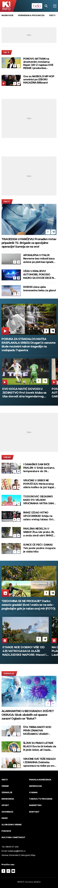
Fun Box (6, 831)
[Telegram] (18, 65)
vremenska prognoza (31, 15)
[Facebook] (14, 65)
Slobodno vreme (11, 824)
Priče (5, 818)
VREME (7, 457)
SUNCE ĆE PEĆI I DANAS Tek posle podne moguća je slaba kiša (39, 548)
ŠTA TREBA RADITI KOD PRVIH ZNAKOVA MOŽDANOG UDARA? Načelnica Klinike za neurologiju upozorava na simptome (38, 731)
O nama (33, 792)
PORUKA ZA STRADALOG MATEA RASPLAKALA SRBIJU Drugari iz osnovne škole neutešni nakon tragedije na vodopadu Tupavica (29, 344)
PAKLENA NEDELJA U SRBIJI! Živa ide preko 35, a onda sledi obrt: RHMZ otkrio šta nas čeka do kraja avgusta (38, 532)
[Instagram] (8, 871)
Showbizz (7, 812)
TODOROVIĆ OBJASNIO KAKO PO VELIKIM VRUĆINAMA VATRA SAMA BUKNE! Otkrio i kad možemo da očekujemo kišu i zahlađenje (39, 500)
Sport (5, 805)
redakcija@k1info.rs (16, 851)
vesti (52, 15)
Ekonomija (8, 799)
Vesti (7, 201)
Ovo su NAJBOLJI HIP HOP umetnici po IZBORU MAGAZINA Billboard (38, 79)
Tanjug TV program (40, 799)
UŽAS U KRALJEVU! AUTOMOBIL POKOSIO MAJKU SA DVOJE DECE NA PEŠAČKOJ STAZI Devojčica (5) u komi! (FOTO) (39, 275)
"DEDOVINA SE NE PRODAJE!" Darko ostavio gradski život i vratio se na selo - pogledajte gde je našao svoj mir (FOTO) (28, 604)
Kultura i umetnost (13, 837)
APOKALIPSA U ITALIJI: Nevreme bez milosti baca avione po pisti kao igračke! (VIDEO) (39, 259)
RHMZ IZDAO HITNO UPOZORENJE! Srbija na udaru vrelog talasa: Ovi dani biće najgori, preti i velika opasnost (38, 516)
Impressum (35, 786)
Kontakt (34, 812)
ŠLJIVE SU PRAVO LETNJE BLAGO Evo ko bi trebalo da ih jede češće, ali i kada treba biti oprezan (39, 747)
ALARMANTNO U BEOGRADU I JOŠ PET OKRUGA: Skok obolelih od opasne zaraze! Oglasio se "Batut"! (28, 714)
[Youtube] (13, 871)
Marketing (35, 805)
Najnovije (7, 15)
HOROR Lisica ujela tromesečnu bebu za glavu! (39, 288)
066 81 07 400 (12, 847)
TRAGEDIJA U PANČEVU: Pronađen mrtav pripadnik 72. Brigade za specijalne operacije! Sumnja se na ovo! (29, 242)
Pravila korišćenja (40, 779)
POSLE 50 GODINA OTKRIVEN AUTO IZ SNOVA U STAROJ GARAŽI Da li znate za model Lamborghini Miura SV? (23, 392)
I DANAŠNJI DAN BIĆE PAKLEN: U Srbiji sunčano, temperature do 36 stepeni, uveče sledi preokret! (39, 468)
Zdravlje (9, 673)
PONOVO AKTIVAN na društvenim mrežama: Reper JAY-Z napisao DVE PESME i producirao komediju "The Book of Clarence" (38, 63)
